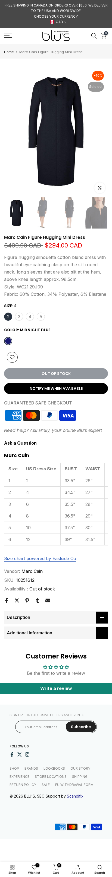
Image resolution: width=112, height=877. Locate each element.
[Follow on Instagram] (27, 754)
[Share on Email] (47, 600)
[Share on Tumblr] (37, 600)
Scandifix (75, 796)
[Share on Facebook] (6, 600)
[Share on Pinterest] (27, 600)
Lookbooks (54, 768)
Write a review (56, 688)
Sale (46, 785)
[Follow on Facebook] (12, 754)
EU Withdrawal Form (74, 785)
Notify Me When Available (56, 388)
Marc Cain (32, 571)
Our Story (80, 768)
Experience (19, 777)
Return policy (23, 785)
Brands (31, 768)
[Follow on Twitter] (19, 754)
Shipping (80, 777)
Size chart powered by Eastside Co (40, 558)
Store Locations (51, 777)
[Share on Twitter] (16, 600)
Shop (14, 768)
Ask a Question (20, 443)
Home (9, 52)
